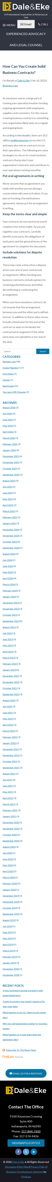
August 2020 (9, 846)
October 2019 (10, 907)
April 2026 (8, 431)
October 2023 (10, 614)
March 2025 (9, 511)
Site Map (24, 1166)
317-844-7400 (31, 1131)
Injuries (6, 379)
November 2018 (11, 975)
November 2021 (11, 755)
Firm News (8, 373)
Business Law (10, 85)
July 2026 (7, 413)
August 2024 (9, 553)
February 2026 (10, 444)
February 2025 (10, 517)
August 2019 (9, 920)
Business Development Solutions (24, 1171)
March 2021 (9, 804)
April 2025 (8, 505)
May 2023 (8, 645)
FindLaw (26, 1176)
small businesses (19, 140)
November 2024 (11, 535)
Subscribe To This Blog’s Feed (21, 1050)
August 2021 (9, 773)
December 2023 (11, 602)
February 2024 (10, 590)
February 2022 (10, 737)
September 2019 (11, 914)
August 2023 (9, 627)
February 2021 (10, 810)
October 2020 (10, 834)
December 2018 (11, 969)
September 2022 (11, 694)
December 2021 (11, 749)
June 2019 (8, 932)
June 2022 (8, 712)
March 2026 (9, 438)
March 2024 (9, 584)
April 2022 (8, 724)
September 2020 (11, 840)
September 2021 (11, 767)
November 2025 (11, 462)
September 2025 (11, 474)
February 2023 (10, 663)
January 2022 (9, 743)
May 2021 (8, 792)
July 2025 (7, 486)
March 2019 (9, 950)
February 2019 (10, 956)
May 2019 (8, 938)
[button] (49, 1161)
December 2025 (11, 456)
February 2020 (10, 883)
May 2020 (8, 865)
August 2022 (9, 700)
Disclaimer (11, 1166)
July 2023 (7, 633)
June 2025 (8, 492)
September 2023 (11, 621)
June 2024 (8, 566)
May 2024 (8, 572)
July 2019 (7, 926)
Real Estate (8, 386)
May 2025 (8, 499)
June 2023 (8, 639)
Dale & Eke (23, 80)
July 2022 (7, 706)
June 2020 (8, 859)
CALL (44, 24)
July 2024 (7, 560)
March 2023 (9, 657)
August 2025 (9, 480)
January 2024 (9, 596)
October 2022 (10, 688)
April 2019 (8, 944)
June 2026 (8, 419)
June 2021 (8, 785)
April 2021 (8, 798)
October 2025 (10, 468)
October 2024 (10, 541)
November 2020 (11, 828)
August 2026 (9, 407)
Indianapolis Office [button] (26, 1143)
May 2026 (8, 425)
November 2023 (11, 608)
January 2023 (9, 669)
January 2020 (9, 889)
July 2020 (7, 853)
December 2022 (11, 676)
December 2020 (11, 822)
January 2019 (9, 962)
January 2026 (9, 450)
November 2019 (11, 901)
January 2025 (9, 523)
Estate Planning (10, 367)
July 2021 (7, 779)
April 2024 (8, 578)
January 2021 (9, 816)
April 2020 (8, 871)
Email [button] (27, 24)
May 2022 (8, 718)
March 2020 (9, 877)
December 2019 (11, 895)
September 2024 (11, 547)
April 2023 (8, 651)
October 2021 (10, 761)
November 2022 (11, 682)
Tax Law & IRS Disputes (14, 392)
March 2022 (9, 730)
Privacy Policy (38, 1166)
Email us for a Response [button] (27, 1073)
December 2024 (11, 529)
